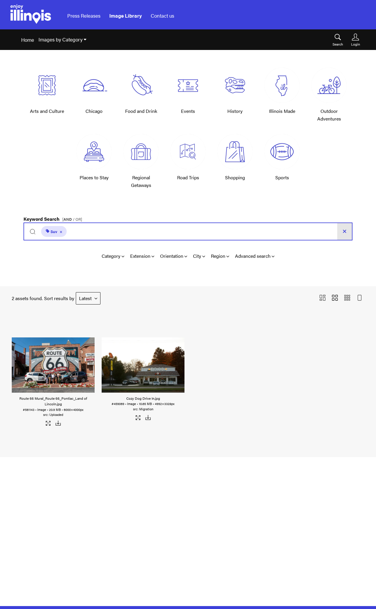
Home (27, 39)
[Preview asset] (53, 363)
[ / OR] (72, 219)
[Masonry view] (322, 298)
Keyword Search (53, 217)
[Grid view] (335, 298)
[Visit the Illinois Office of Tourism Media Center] (30, 15)
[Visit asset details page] (48, 424)
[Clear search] (344, 231)
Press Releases (83, 15)
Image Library (125, 15)
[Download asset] (58, 424)
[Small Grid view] (347, 298)
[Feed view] (359, 298)
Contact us (162, 15)
